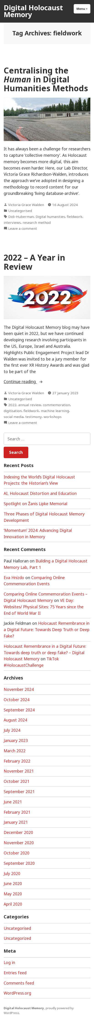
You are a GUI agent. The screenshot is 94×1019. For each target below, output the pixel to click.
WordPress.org (17, 993)
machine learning (55, 410)
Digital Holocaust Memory (33, 11)
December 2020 (18, 832)
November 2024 (19, 689)
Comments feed (19, 983)
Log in (9, 962)
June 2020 (13, 883)
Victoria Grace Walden (26, 204)
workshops (53, 416)
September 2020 (19, 863)
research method (37, 222)
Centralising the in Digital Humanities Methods (46, 79)
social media (14, 416)
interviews (12, 222)
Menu (83, 9)
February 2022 (17, 761)
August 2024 (15, 720)
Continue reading (28, 382)
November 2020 (19, 842)
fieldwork (74, 216)
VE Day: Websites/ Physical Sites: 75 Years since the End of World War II (44, 607)
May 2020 (13, 893)
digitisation (13, 410)
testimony (33, 416)
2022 (12, 404)
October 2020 (16, 853)
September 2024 (19, 710)
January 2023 (16, 740)
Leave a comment (22, 228)
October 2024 (16, 699)
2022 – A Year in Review (34, 262)
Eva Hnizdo (14, 577)
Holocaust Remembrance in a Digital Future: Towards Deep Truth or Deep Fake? (46, 629)
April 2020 (13, 904)
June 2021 (13, 802)
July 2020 (12, 873)
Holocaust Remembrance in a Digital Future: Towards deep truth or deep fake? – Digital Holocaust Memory (45, 652)
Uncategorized (17, 938)
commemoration (56, 404)
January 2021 (16, 822)
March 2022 (15, 750)
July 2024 (12, 730)
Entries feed (15, 972)
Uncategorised (20, 210)
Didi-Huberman (21, 216)
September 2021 (19, 791)
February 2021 (17, 812)
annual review (29, 404)
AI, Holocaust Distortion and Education (40, 493)
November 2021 (19, 771)
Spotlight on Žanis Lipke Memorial (35, 503)
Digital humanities (50, 216)
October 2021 (16, 781)
